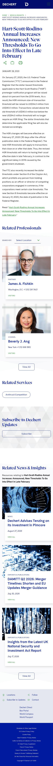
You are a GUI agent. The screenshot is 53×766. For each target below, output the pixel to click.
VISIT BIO (11, 296)
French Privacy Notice (26, 747)
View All (26, 367)
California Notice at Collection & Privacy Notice (26, 741)
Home (4, 15)
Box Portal (24, 711)
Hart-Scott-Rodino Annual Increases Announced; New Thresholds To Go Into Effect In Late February (26, 211)
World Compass (26, 714)
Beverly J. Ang (19, 341)
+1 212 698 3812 (24, 347)
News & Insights (17, 15)
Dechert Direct (26, 707)
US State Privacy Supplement (26, 744)
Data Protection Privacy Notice (26, 737)
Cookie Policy (26, 734)
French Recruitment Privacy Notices (26, 750)
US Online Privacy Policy (26, 731)
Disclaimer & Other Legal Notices (26, 728)
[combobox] (28, 240)
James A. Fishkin (20, 284)
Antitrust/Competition (16, 394)
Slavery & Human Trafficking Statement (26, 753)
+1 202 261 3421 (31, 290)
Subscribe (26, 433)
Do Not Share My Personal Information (26, 756)
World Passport (26, 717)
